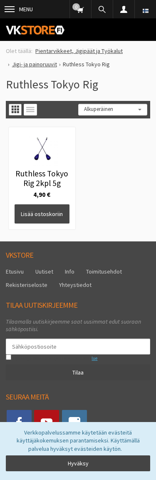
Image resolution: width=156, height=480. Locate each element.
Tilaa (78, 372)
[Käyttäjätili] (123, 9)
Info (69, 271)
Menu (26, 9)
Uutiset (44, 271)
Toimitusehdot (104, 271)
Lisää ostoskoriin (42, 214)
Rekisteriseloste (26, 285)
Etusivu (15, 271)
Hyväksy (78, 463)
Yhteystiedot (75, 285)
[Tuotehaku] (102, 9)
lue (94, 358)
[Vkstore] (35, 29)
